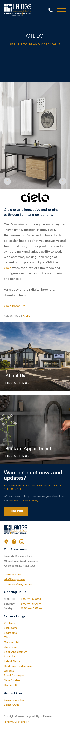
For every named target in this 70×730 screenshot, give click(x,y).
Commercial (11, 642)
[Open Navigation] (61, 10)
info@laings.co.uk (14, 579)
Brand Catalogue (14, 675)
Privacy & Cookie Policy (23, 500)
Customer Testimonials (18, 666)
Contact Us (11, 685)
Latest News (12, 661)
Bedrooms (10, 633)
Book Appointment (15, 652)
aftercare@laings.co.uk (18, 584)
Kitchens (9, 623)
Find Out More (18, 383)
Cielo (7, 267)
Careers (9, 671)
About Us (10, 656)
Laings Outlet (12, 704)
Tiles (7, 637)
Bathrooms (11, 628)
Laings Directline (14, 700)
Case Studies (12, 680)
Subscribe (16, 511)
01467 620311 (12, 574)
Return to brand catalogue (35, 44)
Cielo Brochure (14, 306)
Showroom (10, 647)
